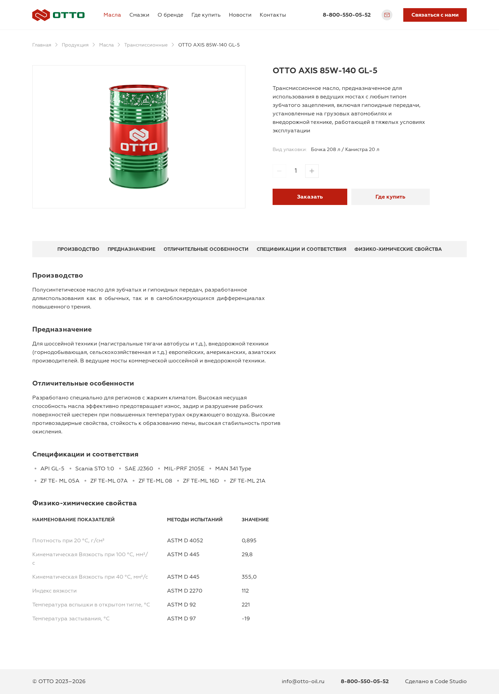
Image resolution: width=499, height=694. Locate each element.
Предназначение (131, 249)
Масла (112, 15)
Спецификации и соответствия (301, 249)
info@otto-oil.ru (303, 681)
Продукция (75, 45)
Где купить (206, 15)
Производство (78, 249)
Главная (41, 45)
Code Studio (451, 681)
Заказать (310, 196)
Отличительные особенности (206, 249)
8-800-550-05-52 (347, 15)
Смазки (139, 15)
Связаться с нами (435, 15)
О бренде (170, 15)
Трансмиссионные (146, 45)
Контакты (273, 15)
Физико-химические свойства (398, 249)
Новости (240, 15)
